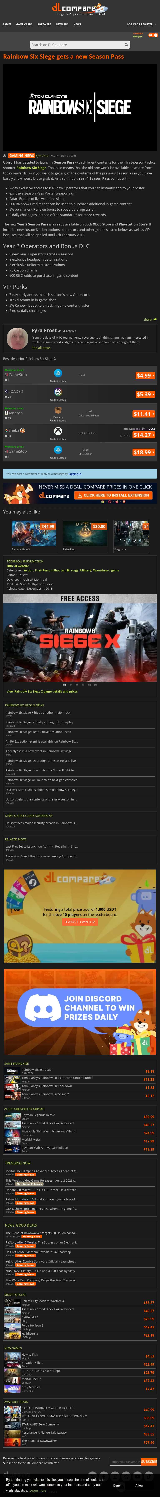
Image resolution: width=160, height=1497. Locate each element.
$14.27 (143, 434)
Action (28, 570)
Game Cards (24, 24)
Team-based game (106, 570)
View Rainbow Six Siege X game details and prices (42, 691)
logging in (75, 474)
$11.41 (143, 413)
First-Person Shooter (50, 570)
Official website (18, 566)
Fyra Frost (42, 156)
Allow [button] (139, 1485)
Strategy (72, 570)
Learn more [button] (37, 1490)
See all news (41, 348)
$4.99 (144, 375)
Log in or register (140, 24)
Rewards (62, 24)
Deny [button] (117, 1485)
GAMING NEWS (21, 155)
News (77, 24)
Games (6, 24)
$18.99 (143, 452)
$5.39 (144, 394)
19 (9, 418)
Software (44, 24)
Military (85, 570)
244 (9, 396)
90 (9, 435)
